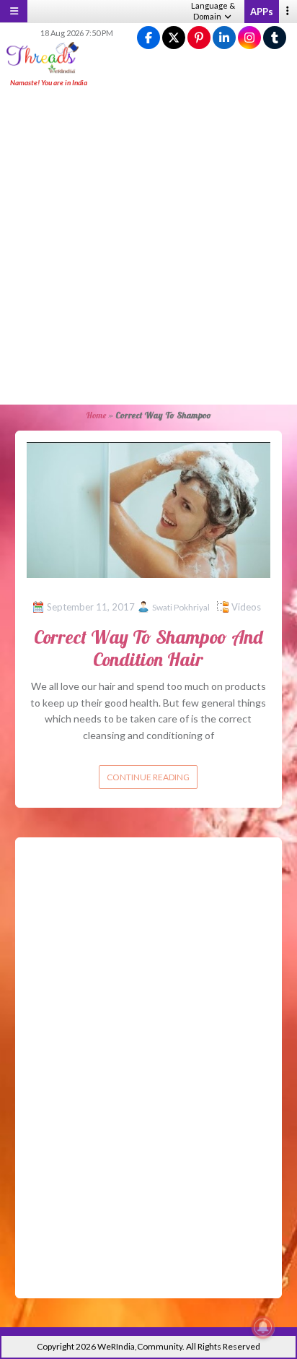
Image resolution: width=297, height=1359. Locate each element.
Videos (246, 607)
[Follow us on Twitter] (173, 38)
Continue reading (148, 777)
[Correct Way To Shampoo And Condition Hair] (149, 509)
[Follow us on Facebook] (148, 38)
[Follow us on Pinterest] (198, 38)
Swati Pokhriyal (181, 607)
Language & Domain (213, 11)
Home (96, 415)
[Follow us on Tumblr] (274, 38)
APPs (261, 11)
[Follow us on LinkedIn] (224, 38)
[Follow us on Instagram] (249, 38)
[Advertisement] (148, 247)
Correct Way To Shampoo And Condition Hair (148, 648)
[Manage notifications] (263, 1327)
